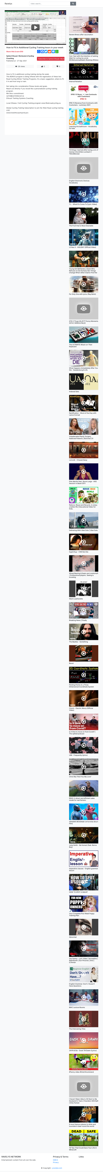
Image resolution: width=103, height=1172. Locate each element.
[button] (73, 4)
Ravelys (8, 3)
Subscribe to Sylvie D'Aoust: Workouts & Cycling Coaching (51, 59)
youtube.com (57, 1168)
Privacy (56, 1162)
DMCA (55, 1160)
